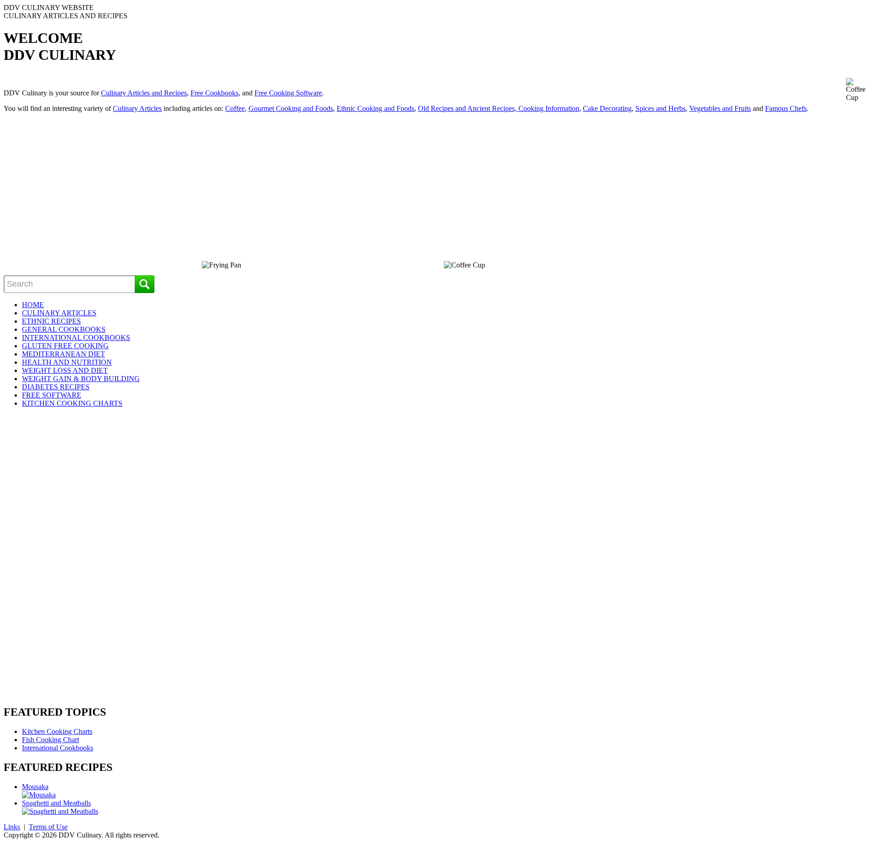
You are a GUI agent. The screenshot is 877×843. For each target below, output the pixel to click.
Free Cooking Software (288, 93)
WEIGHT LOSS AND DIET (65, 370)
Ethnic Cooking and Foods (375, 108)
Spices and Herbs (660, 108)
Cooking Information (548, 108)
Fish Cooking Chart (50, 740)
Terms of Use (48, 827)
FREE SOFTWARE (51, 395)
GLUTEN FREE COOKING (65, 346)
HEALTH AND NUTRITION (67, 362)
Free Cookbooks (214, 93)
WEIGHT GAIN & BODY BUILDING (81, 378)
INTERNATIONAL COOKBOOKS (76, 337)
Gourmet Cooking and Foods (290, 108)
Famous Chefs (786, 108)
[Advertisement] (80, 184)
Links (12, 827)
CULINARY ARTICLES (59, 313)
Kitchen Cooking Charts (57, 731)
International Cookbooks (57, 748)
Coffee (235, 108)
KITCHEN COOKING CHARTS (72, 403)
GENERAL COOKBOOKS (64, 329)
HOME (33, 305)
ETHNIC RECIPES (51, 321)
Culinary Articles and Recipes (144, 93)
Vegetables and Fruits (720, 108)
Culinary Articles (137, 108)
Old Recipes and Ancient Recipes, (468, 108)
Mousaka (35, 787)
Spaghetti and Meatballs (56, 803)
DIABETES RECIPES (56, 387)
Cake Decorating (607, 108)
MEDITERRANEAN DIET (63, 354)
